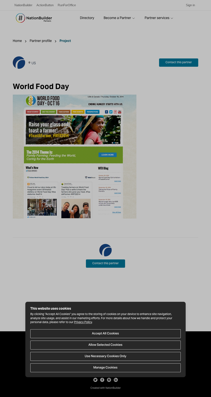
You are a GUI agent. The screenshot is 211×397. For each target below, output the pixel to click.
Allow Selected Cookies (105, 345)
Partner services (157, 18)
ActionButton (45, 5)
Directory (87, 18)
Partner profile (41, 41)
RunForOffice (67, 5)
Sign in (190, 5)
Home (17, 41)
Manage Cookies (105, 367)
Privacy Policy (83, 322)
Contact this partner (178, 62)
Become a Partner (117, 18)
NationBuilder (23, 5)
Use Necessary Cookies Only (105, 356)
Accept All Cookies (105, 333)
